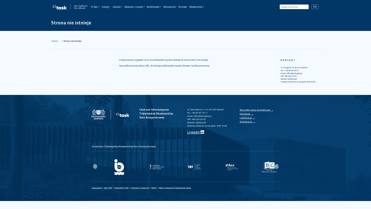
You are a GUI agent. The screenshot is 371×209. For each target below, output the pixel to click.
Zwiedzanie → (247, 121)
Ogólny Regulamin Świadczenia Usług (175, 188)
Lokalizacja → (247, 117)
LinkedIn (193, 132)
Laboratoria (97, 188)
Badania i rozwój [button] (134, 6)
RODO (153, 188)
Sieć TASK (108, 188)
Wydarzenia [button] (195, 6)
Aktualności (169, 6)
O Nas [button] (94, 6)
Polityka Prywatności (140, 188)
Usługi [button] (105, 6)
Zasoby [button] (117, 6)
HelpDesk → (246, 114)
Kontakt (182, 6)
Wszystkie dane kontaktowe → (256, 110)
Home (55, 41)
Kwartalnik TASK (121, 188)
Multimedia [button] (153, 6)
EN (314, 6)
